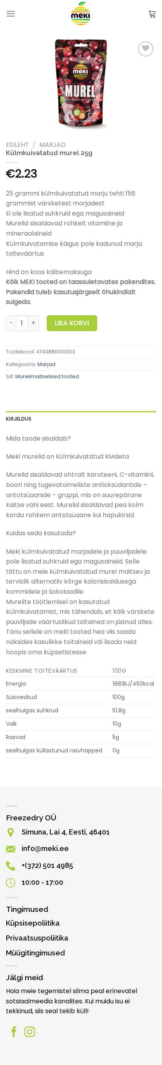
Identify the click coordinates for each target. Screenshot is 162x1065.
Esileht (17, 144)
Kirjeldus (18, 418)
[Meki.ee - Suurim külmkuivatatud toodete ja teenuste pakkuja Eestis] (81, 13)
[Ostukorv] (152, 14)
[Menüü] (10, 13)
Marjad (52, 144)
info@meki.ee (45, 848)
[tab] (81, 419)
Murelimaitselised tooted (47, 376)
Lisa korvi (72, 323)
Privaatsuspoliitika (37, 938)
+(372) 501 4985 (47, 865)
